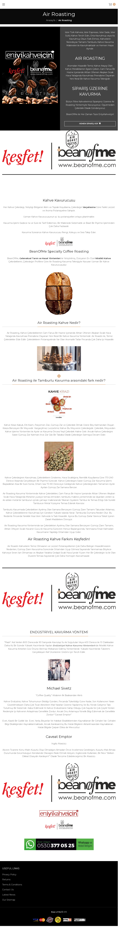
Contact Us (8, 889)
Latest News (8, 894)
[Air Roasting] (58, 294)
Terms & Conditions (12, 884)
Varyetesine (89, 207)
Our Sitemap (8, 900)
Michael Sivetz (59, 688)
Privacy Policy (9, 874)
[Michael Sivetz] (59, 670)
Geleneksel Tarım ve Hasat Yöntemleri (40, 258)
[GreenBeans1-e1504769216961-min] (59, 456)
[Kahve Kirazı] (59, 403)
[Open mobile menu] (4, 4)
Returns (6, 879)
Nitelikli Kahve (103, 258)
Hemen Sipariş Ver (88, 123)
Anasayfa (50, 20)
